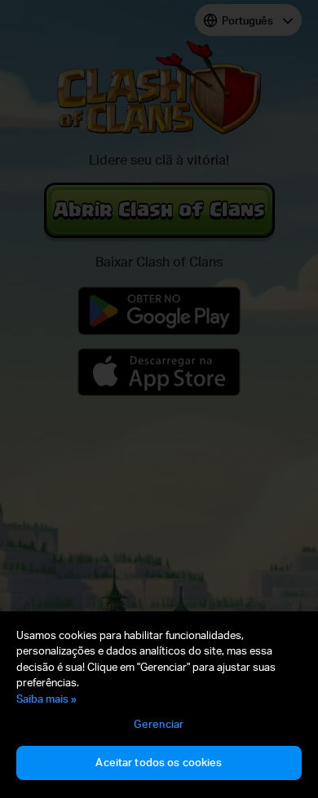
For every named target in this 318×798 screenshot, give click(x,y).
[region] (159, 704)
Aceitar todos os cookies (158, 762)
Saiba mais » (46, 698)
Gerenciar (158, 723)
